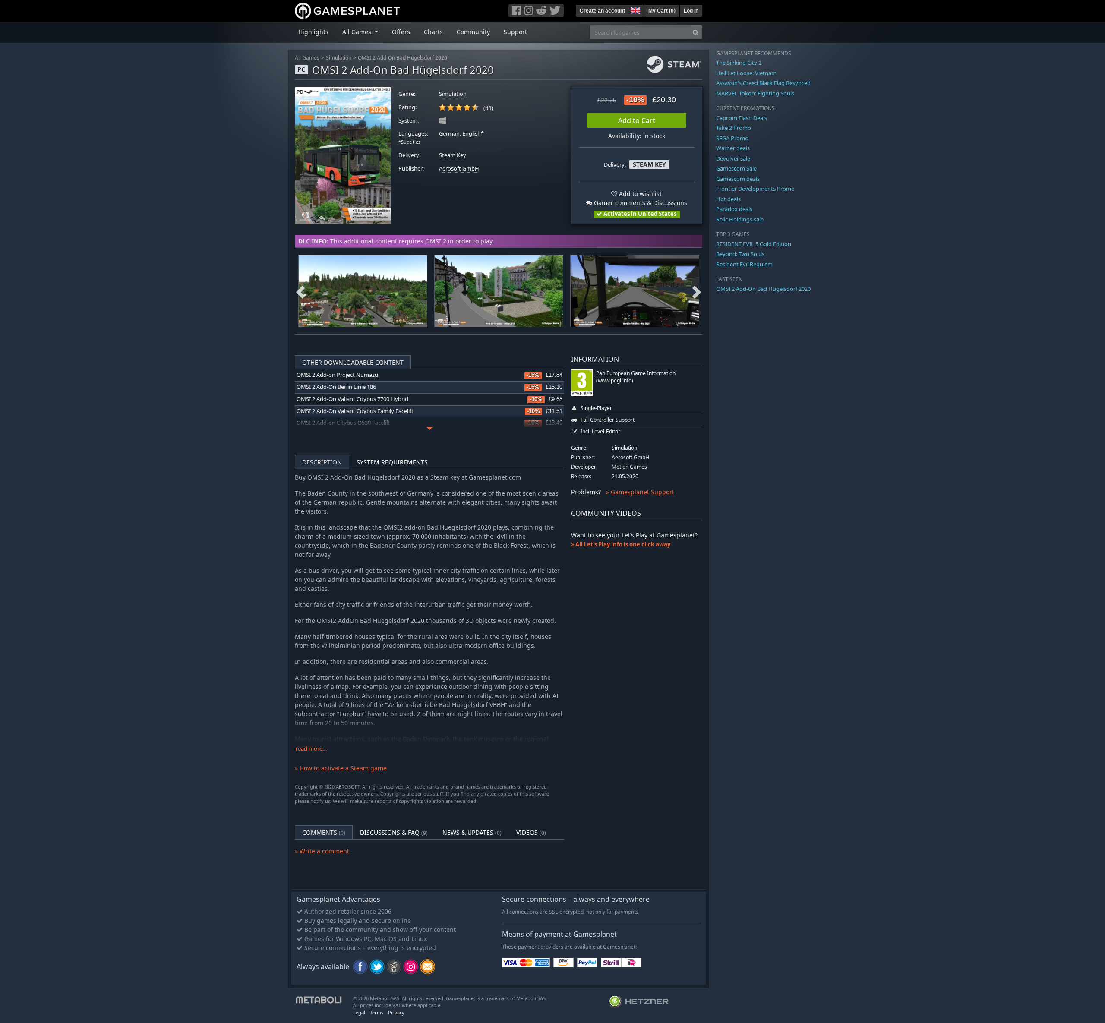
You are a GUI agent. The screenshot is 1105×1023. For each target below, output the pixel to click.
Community (473, 32)
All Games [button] (357, 32)
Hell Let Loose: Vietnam (746, 73)
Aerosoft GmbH (459, 168)
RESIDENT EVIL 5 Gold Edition (753, 244)
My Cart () (662, 11)
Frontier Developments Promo (755, 189)
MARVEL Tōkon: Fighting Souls (755, 93)
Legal (359, 1012)
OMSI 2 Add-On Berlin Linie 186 (336, 387)
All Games (307, 57)
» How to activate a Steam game (341, 768)
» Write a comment (322, 851)
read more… (311, 748)
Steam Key (452, 155)
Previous (300, 291)
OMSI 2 (435, 241)
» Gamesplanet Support (640, 492)
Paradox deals (734, 209)
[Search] (695, 32)
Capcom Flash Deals (741, 118)
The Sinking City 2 (738, 62)
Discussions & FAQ (394, 832)
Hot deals (728, 199)
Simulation (338, 57)
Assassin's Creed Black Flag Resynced (763, 83)
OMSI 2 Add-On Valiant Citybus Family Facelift (355, 411)
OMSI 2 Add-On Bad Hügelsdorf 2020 (402, 57)
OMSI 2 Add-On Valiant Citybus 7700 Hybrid (352, 399)
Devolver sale (733, 158)
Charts (433, 32)
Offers (401, 32)
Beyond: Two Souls (740, 254)
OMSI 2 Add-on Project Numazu (337, 375)
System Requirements (392, 462)
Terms (376, 1012)
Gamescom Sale (736, 168)
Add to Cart (636, 120)
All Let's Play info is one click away (622, 544)
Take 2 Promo (733, 128)
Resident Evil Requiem (744, 264)
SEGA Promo (732, 138)
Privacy (396, 1012)
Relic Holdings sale (740, 219)
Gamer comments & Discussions (639, 203)
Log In (691, 11)
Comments (323, 832)
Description (322, 462)
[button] (634, 9)
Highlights (313, 32)
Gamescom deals (738, 179)
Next (696, 291)
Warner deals (733, 148)
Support (515, 32)
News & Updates (472, 832)
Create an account (602, 11)
